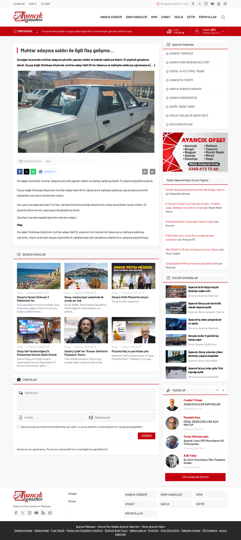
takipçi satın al (138, 530)
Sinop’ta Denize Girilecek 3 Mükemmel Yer (33, 298)
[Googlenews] (225, 3)
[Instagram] (206, 3)
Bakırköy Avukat (191, 530)
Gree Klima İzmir (170, 530)
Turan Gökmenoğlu (196, 436)
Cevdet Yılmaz (193, 400)
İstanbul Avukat (23, 530)
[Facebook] (193, 3)
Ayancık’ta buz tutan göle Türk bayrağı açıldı (205, 370)
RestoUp (153, 530)
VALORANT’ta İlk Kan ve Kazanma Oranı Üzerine (193, 249)
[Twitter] (199, 3)
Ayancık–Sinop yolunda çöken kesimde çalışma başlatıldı (205, 353)
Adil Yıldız (190, 455)
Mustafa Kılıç (192, 417)
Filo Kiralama (209, 530)
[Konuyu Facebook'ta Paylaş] (20, 171)
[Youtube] (212, 3)
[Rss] (218, 3)
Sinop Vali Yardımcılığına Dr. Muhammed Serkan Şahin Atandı (36, 353)
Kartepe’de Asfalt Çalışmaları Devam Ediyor (190, 221)
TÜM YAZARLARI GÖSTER (195, 477)
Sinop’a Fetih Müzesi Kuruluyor (130, 297)
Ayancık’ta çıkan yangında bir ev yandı (205, 321)
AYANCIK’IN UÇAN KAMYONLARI (202, 404)
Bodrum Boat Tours (116, 530)
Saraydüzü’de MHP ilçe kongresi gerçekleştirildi (192, 263)
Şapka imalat (41, 530)
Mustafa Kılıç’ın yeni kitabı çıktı (130, 351)
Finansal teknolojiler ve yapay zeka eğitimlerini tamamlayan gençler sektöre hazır (87, 31)
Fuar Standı (57, 530)
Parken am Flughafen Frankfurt (85, 530)
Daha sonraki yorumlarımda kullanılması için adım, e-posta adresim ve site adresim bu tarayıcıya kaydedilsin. (82, 426)
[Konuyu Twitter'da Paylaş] (26, 171)
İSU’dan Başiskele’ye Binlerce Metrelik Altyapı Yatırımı (195, 189)
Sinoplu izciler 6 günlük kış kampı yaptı (203, 337)
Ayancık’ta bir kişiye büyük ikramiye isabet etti (203, 289)
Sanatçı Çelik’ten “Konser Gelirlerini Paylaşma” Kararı (86, 353)
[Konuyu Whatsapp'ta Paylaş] (33, 171)
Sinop (20, 292)
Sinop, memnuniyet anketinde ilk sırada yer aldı (84, 298)
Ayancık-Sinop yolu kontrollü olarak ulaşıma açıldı (204, 305)
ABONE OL (50, 171)
